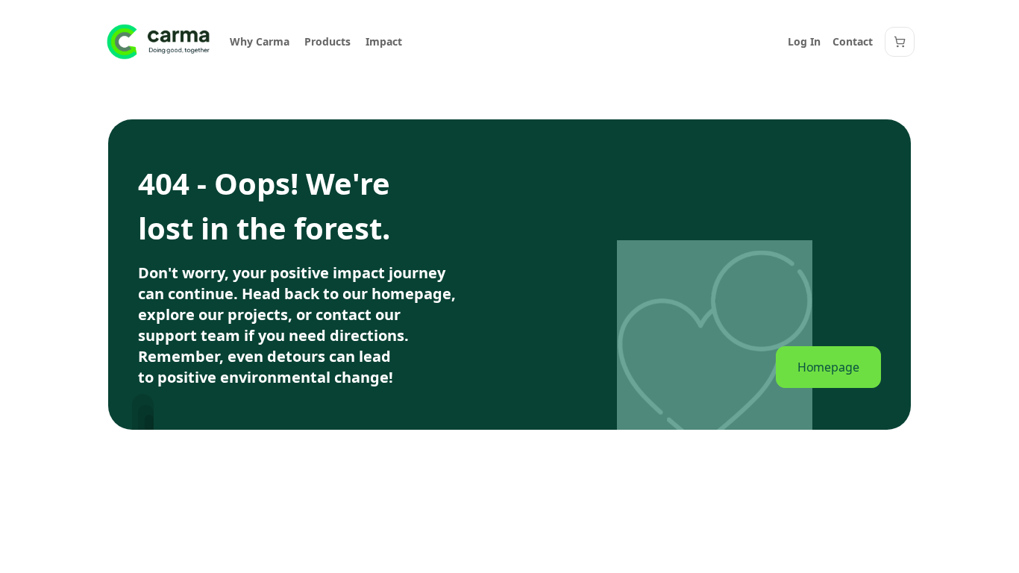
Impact (384, 41)
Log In (804, 41)
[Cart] (900, 42)
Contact (853, 41)
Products (327, 41)
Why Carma (259, 41)
